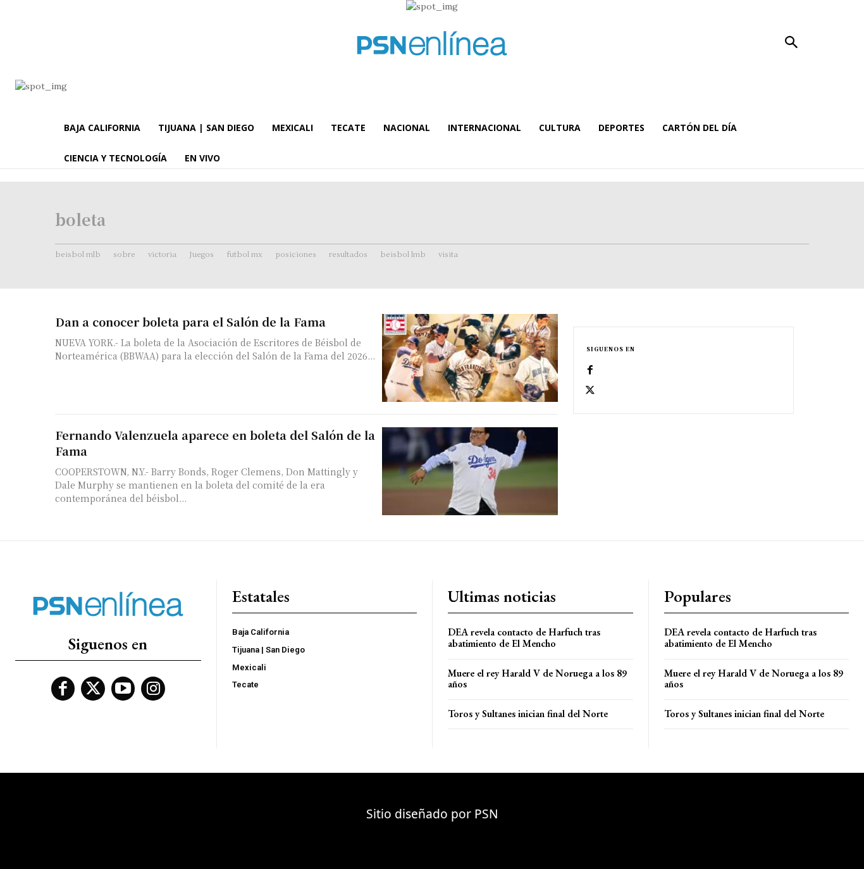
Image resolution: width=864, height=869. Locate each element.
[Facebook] (590, 370)
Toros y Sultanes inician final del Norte (528, 713)
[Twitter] (590, 390)
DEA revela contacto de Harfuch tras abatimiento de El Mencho (524, 637)
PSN (486, 813)
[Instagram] (153, 689)
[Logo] (432, 43)
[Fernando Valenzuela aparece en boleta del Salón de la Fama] (470, 471)
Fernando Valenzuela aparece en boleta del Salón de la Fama (215, 443)
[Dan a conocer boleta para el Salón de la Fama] (470, 358)
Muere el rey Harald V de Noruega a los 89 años (537, 678)
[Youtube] (123, 689)
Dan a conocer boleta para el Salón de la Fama (190, 321)
